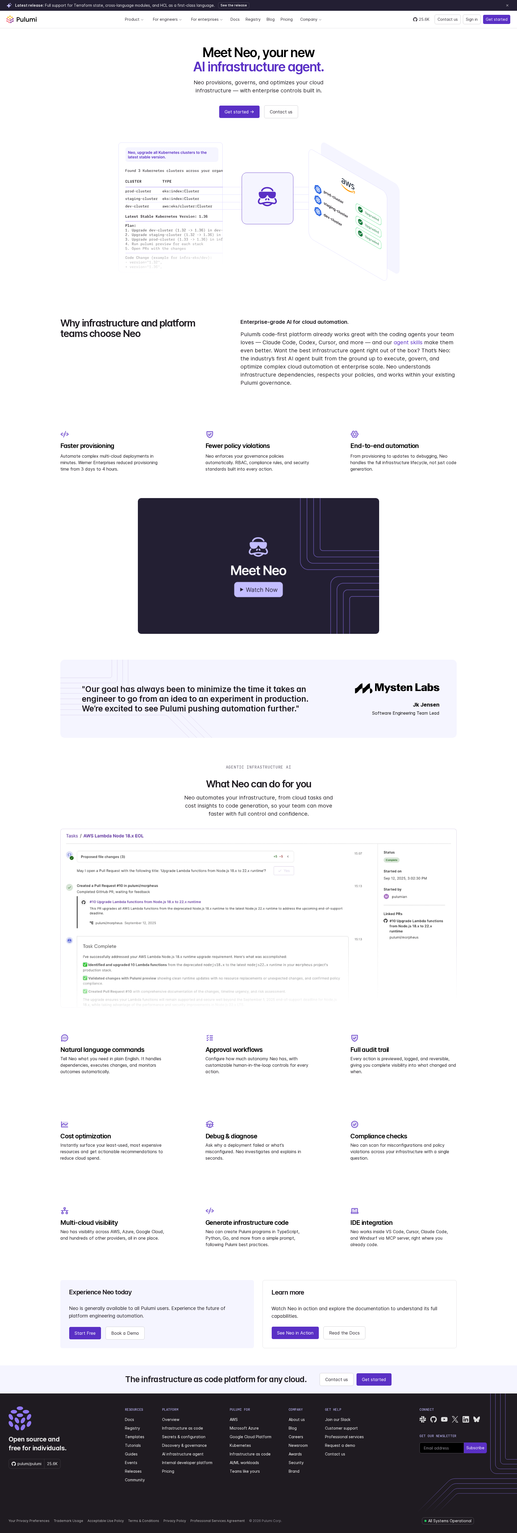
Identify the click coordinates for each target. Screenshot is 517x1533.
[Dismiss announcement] (507, 5)
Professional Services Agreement (217, 1521)
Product (132, 19)
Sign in (472, 19)
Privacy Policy (174, 1521)
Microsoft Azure (244, 1428)
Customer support (341, 1428)
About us (297, 1419)
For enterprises (205, 19)
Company (308, 19)
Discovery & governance (184, 1445)
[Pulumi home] (21, 19)
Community (135, 1480)
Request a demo (340, 1445)
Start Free (85, 1333)
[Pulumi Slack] (423, 1419)
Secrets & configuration (183, 1436)
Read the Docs (344, 1333)
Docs (235, 19)
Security (296, 1462)
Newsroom (298, 1445)
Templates (134, 1436)
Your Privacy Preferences (29, 1521)
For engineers (165, 19)
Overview (170, 1419)
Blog (271, 19)
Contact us (448, 19)
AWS (234, 1419)
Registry (253, 19)
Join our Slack (337, 1419)
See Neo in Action (295, 1333)
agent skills (408, 342)
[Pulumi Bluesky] (476, 1419)
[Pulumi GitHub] (433, 1419)
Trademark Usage (68, 1521)
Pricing (287, 19)
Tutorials (133, 1445)
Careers (296, 1436)
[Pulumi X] (455, 1419)
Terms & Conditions (143, 1521)
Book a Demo (125, 1333)
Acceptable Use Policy (106, 1521)
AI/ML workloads (244, 1462)
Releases (133, 1471)
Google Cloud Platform (250, 1436)
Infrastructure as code (182, 1428)
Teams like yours (245, 1471)
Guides (131, 1454)
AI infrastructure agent (183, 1454)
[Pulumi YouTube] (444, 1419)
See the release (234, 5)
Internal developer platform (187, 1462)
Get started (497, 19)
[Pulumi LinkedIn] (466, 1419)
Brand (294, 1471)
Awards (295, 1454)
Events (131, 1462)
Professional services (344, 1436)
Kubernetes (240, 1445)
